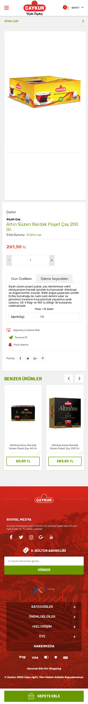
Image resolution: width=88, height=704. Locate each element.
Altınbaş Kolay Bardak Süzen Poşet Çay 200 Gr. (65, 447)
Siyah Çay (13, 219)
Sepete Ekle (48, 696)
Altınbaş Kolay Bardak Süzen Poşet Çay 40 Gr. (23, 447)
